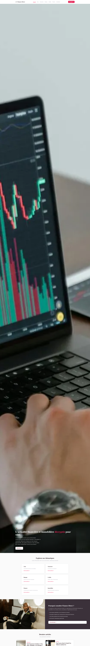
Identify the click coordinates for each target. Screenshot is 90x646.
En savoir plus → (53, 622)
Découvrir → (19, 548)
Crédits (50, 1)
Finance (53, 1)
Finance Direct (20, 2)
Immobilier (58, 1)
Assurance (41, 1)
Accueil (34, 1)
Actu (38, 1)
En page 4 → (71, 1)
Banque (46, 1)
